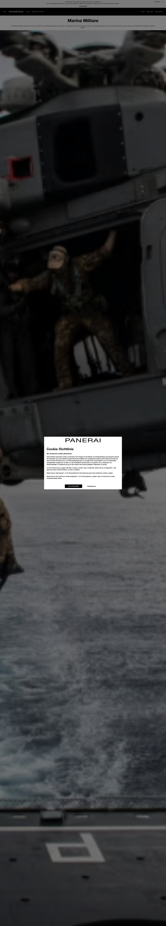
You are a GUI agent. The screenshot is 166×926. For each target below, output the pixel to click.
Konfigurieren (91, 486)
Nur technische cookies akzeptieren (59, 453)
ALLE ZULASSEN (73, 486)
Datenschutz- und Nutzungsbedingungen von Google (73, 460)
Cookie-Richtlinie (62, 470)
